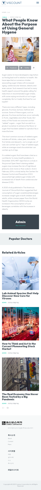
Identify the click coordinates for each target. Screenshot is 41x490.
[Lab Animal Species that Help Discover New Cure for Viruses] (20, 273)
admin (4, 17)
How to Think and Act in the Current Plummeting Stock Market (19, 346)
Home (4, 12)
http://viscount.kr (20, 225)
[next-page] (7, 407)
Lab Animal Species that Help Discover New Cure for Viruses (20, 296)
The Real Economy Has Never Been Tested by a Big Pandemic (20, 396)
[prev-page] (3, 407)
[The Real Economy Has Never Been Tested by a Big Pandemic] (20, 374)
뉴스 (8, 12)
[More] (34, 68)
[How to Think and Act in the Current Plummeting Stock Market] (20, 323)
